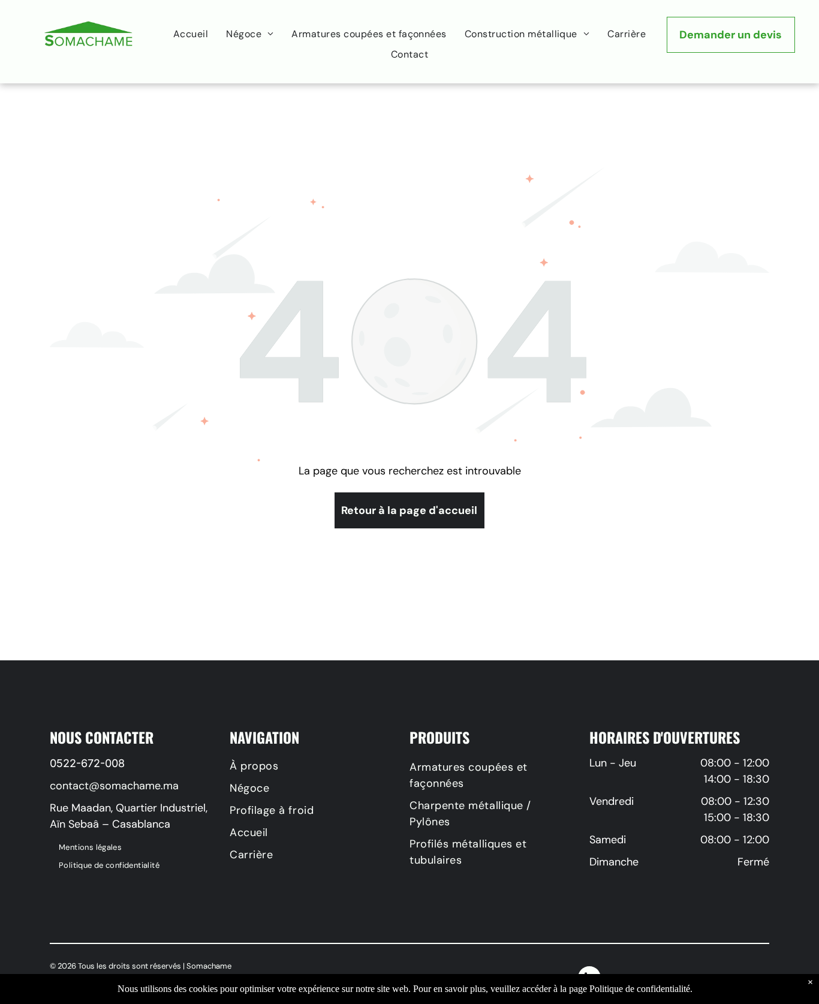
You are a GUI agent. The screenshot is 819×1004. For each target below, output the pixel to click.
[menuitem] (190, 34)
